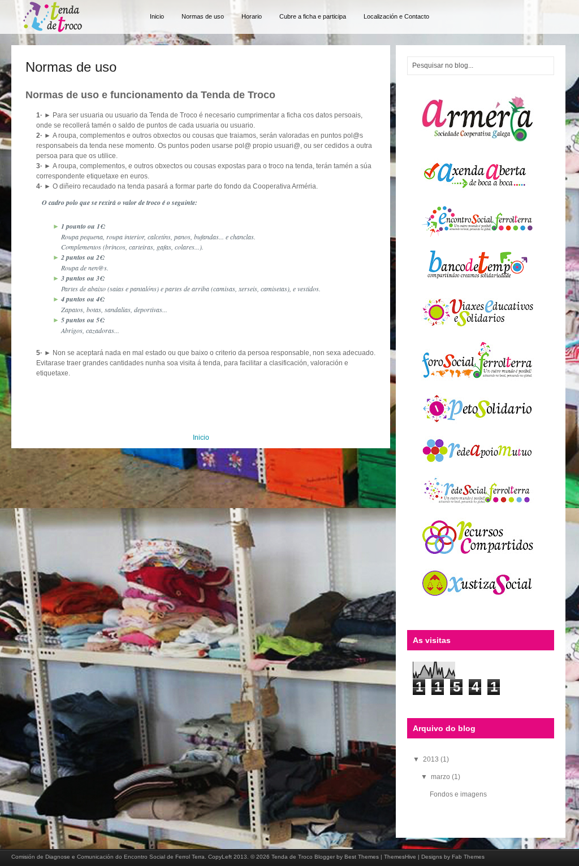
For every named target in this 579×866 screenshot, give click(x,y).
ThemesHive (400, 857)
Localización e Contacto (396, 16)
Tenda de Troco (292, 857)
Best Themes (361, 857)
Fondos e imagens (458, 794)
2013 (431, 759)
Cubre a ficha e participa (312, 16)
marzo (441, 777)
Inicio (157, 16)
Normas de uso (203, 16)
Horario (251, 16)
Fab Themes (468, 857)
